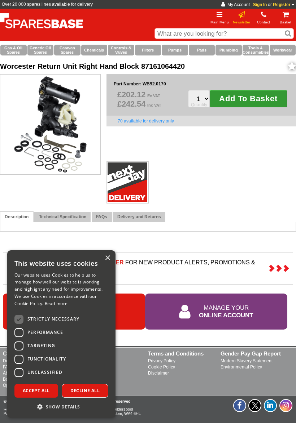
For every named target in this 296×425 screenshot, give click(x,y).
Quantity (199, 104)
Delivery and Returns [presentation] (139, 216)
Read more (56, 303)
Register (282, 4)
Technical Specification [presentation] (62, 216)
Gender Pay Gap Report (251, 353)
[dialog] (61, 334)
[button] (61, 406)
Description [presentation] (17, 216)
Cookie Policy (161, 367)
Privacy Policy (161, 360)
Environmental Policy (241, 367)
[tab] (17, 217)
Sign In (260, 4)
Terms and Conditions (176, 353)
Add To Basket (248, 98)
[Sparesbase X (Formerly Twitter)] (255, 409)
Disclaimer (158, 373)
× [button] (107, 258)
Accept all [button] (36, 391)
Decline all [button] (85, 391)
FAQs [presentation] (101, 216)
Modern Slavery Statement (247, 360)
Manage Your (226, 311)
